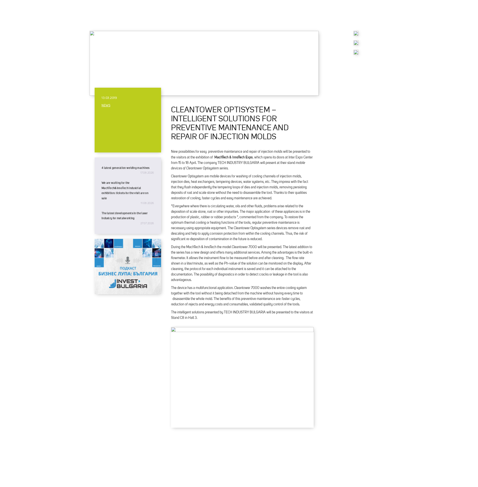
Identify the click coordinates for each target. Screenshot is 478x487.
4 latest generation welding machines (126, 168)
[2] (356, 54)
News (106, 105)
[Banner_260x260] (356, 35)
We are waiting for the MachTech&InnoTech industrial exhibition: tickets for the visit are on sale (125, 190)
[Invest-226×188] (128, 293)
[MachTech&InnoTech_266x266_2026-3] (356, 44)
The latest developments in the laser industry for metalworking (125, 215)
